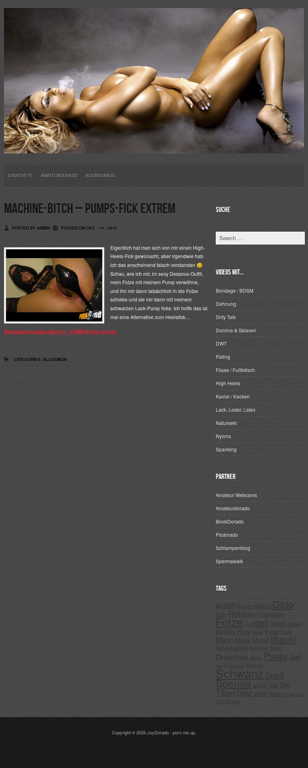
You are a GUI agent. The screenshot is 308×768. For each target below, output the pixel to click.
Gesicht (225, 631)
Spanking (226, 449)
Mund (260, 640)
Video (260, 693)
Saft (296, 656)
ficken (250, 614)
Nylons (223, 436)
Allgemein (55, 359)
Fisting (223, 356)
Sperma (233, 683)
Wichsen (278, 694)
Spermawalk (229, 561)
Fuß (249, 623)
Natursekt (226, 422)
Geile (278, 623)
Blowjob (263, 606)
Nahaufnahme (232, 647)
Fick (234, 613)
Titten (225, 692)
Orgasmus (232, 656)
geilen (294, 624)
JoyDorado (158, 732)
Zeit (220, 701)
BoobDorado (101, 175)
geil (261, 622)
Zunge (233, 701)
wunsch (296, 694)
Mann (224, 640)
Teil (285, 684)
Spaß (274, 675)
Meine (243, 640)
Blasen (245, 606)
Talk (273, 685)
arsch (225, 604)
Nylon (276, 647)
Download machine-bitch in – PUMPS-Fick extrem (60, 331)
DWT (221, 343)
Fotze (229, 621)
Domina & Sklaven (236, 330)
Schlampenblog (233, 547)
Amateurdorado (59, 175)
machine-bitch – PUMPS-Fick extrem (89, 209)
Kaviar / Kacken (233, 396)
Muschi (283, 639)
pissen (256, 658)
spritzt (259, 685)
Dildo (283, 604)
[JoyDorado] (154, 147)
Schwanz (239, 673)
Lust (287, 631)
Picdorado (227, 534)
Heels (257, 632)
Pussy (275, 655)
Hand (244, 631)
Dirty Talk (226, 316)
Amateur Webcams (236, 494)
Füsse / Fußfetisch (235, 369)
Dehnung (226, 303)
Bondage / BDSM (234, 290)
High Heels (228, 383)
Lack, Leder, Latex (235, 409)
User (244, 692)
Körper (272, 631)
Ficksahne (272, 614)
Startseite (20, 175)
